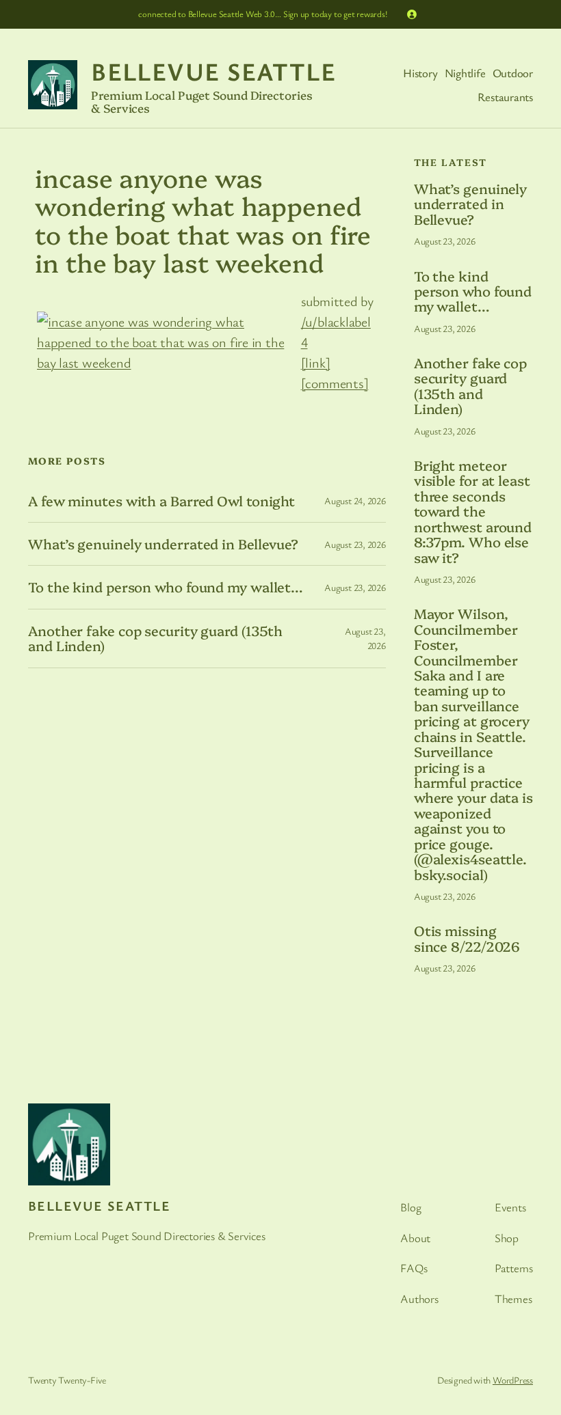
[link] (315, 362)
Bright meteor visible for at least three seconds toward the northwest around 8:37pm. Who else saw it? (473, 511)
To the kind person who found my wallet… (165, 586)
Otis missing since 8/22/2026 (467, 938)
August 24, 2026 (355, 500)
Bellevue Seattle (213, 71)
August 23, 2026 (355, 544)
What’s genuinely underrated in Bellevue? (163, 543)
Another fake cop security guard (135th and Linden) (155, 638)
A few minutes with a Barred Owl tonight (161, 500)
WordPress (513, 1379)
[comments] (335, 383)
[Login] (412, 14)
